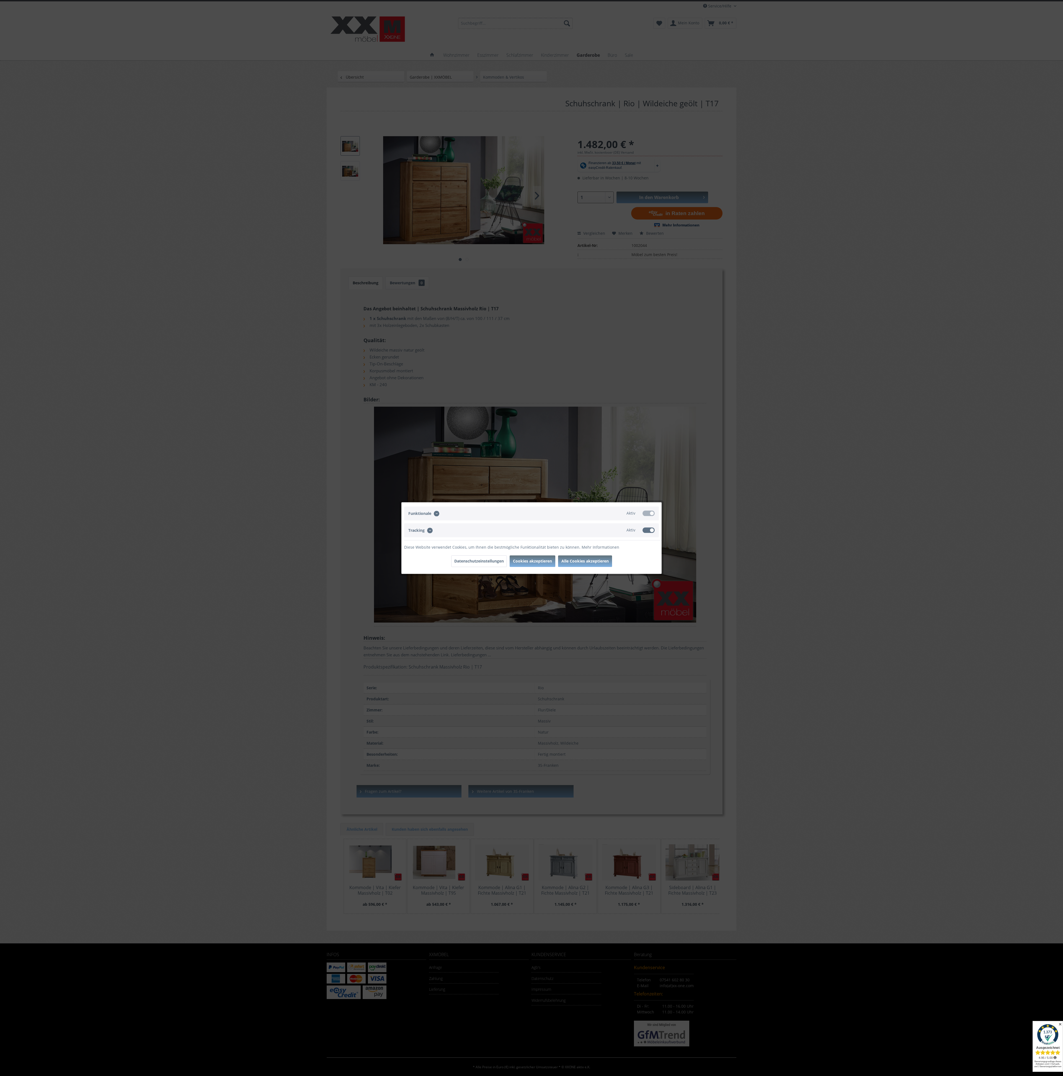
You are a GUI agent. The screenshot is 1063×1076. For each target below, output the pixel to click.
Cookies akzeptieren (532, 561)
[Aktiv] (649, 513)
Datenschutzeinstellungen (479, 561)
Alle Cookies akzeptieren (585, 561)
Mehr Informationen (600, 547)
